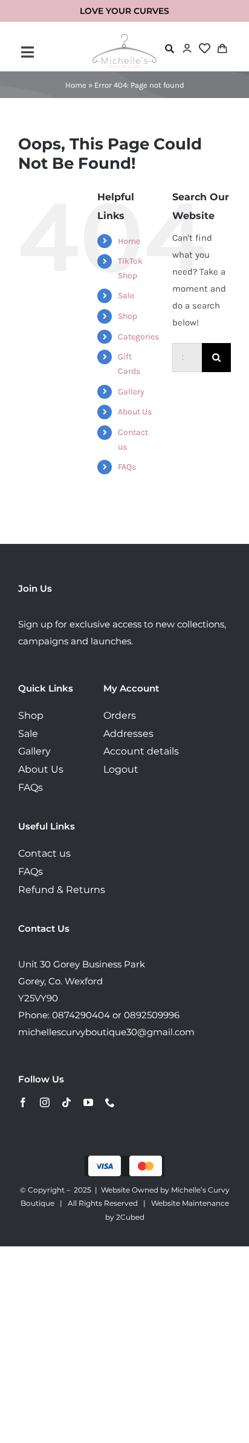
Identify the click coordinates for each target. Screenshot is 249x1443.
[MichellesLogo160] (124, 38)
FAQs (127, 467)
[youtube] (88, 1102)
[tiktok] (66, 1102)
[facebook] (23, 1102)
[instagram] (45, 1102)
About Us (135, 412)
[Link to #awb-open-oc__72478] (169, 48)
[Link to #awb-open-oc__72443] (53, 52)
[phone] (110, 1102)
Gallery (131, 392)
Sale (126, 295)
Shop (127, 316)
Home (75, 85)
